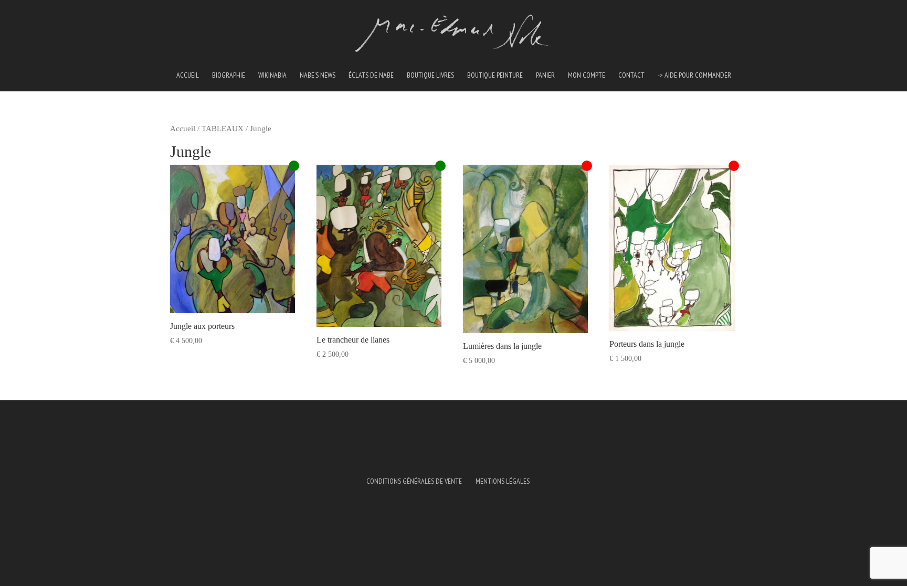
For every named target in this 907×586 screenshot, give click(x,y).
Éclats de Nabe (371, 75)
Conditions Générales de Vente (414, 481)
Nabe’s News (317, 75)
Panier (545, 75)
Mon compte (586, 75)
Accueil (187, 75)
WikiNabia (272, 75)
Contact (631, 75)
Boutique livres (430, 75)
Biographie (228, 75)
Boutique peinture (495, 75)
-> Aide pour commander (694, 75)
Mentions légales (503, 481)
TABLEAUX (223, 128)
